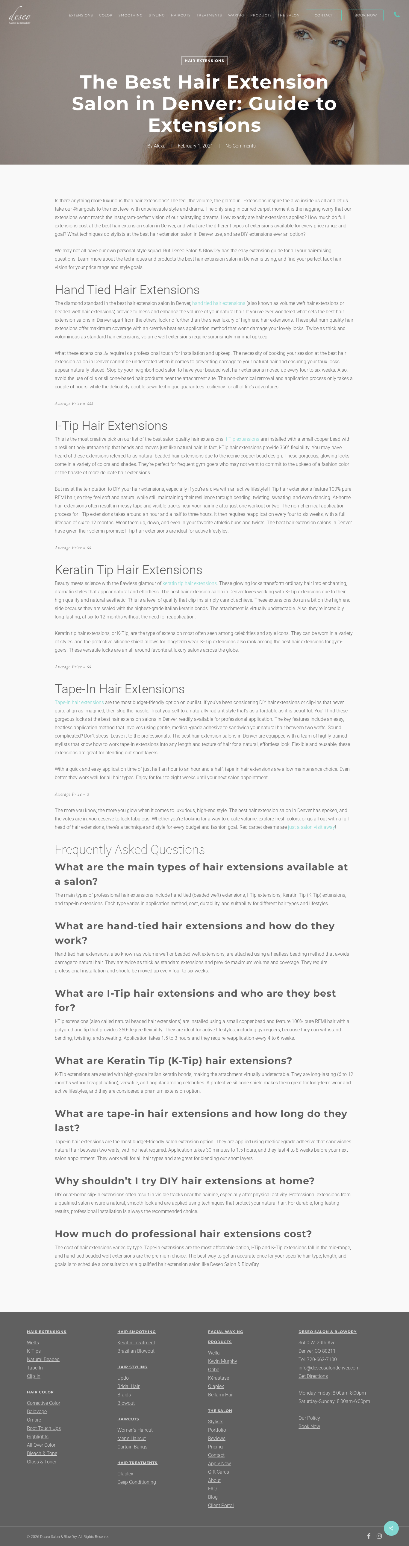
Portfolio (217, 1430)
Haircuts (128, 1419)
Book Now (309, 1426)
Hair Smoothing (136, 1331)
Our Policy (309, 1418)
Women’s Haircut (135, 1430)
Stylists (215, 1422)
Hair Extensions (204, 60)
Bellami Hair (221, 1395)
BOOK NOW (366, 15)
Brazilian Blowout (135, 1351)
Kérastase (218, 1378)
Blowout (126, 1403)
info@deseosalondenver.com (329, 1368)
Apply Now (219, 1463)
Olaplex (125, 1474)
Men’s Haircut (131, 1438)
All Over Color (41, 1445)
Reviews (216, 1438)
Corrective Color (43, 1403)
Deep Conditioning (136, 1482)
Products (220, 1342)
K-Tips (34, 1351)
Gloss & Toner (41, 1462)
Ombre (34, 1420)
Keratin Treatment (136, 1343)
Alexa (160, 146)
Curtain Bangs (132, 1447)
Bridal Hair (128, 1386)
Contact (216, 1455)
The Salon (220, 1410)
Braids (124, 1395)
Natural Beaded (43, 1359)
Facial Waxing (225, 1331)
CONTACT (324, 15)
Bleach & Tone (42, 1453)
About (214, 1480)
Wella (214, 1353)
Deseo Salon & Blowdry (328, 1331)
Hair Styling (132, 1367)
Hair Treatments (137, 1462)
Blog (213, 1497)
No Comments (240, 146)
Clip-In (33, 1376)
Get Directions (313, 1376)
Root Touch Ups (44, 1428)
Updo (123, 1378)
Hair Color (40, 1392)
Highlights (38, 1436)
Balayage (37, 1411)
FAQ (212, 1489)
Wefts (33, 1343)
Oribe (213, 1369)
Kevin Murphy (222, 1361)
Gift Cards (218, 1472)
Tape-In (35, 1368)
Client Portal (221, 1505)
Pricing (215, 1447)
